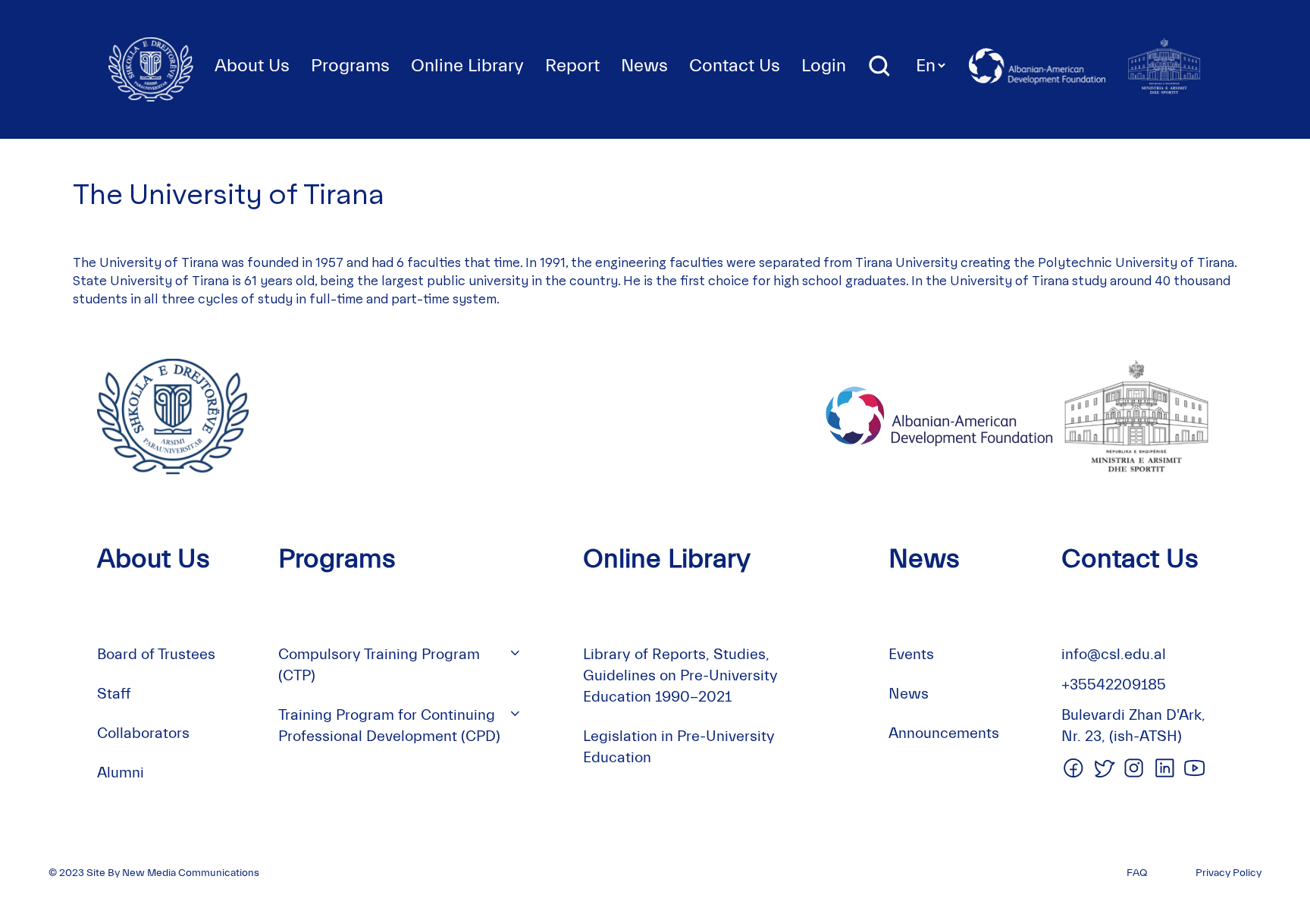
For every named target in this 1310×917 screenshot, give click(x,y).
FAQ (1137, 873)
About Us (252, 65)
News (644, 65)
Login (823, 65)
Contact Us (734, 65)
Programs (350, 65)
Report (572, 65)
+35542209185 (1113, 684)
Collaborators (143, 733)
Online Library (467, 65)
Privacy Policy (1228, 873)
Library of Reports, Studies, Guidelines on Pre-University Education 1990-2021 (680, 675)
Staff (114, 693)
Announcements (943, 733)
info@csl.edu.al (1113, 654)
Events (911, 654)
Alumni (120, 772)
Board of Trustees (156, 654)
